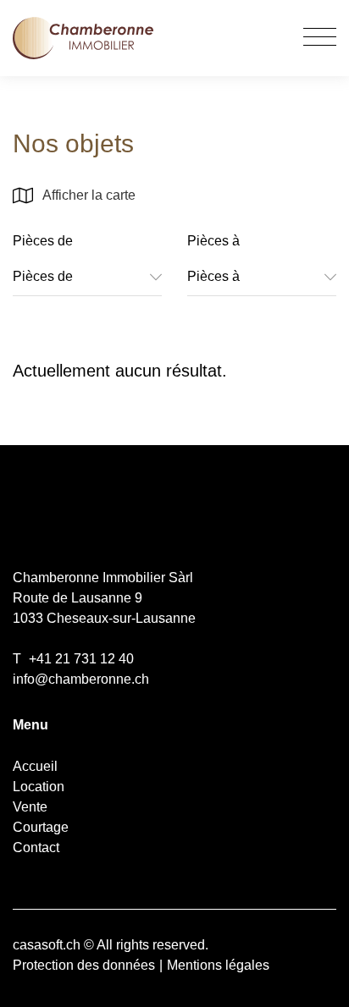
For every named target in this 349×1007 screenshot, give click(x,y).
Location (38, 786)
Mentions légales (218, 965)
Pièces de (43, 241)
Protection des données (84, 965)
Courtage (41, 827)
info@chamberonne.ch (81, 679)
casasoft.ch (46, 945)
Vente (30, 807)
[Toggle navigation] (319, 38)
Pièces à (213, 241)
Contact (36, 847)
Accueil (35, 766)
